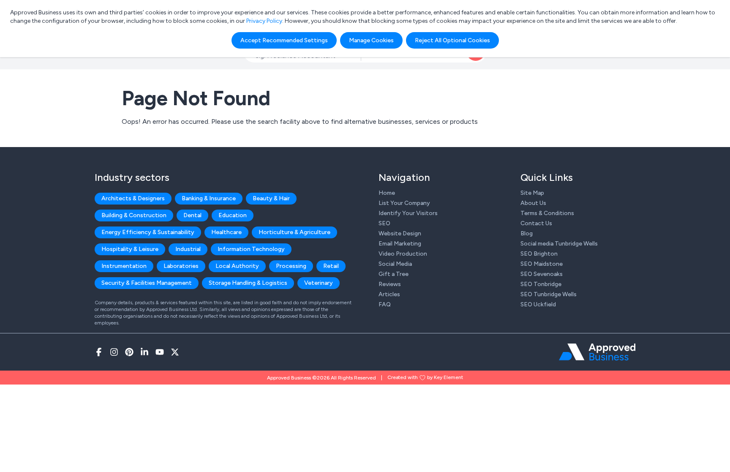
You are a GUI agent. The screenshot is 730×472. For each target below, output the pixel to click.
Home (387, 192)
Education (232, 215)
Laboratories (181, 266)
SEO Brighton (539, 253)
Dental (192, 215)
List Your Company (404, 203)
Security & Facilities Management (146, 282)
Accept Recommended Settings (284, 40)
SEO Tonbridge (540, 284)
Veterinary (318, 282)
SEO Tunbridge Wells (548, 294)
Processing (291, 266)
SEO (384, 223)
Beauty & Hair (271, 198)
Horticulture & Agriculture (294, 232)
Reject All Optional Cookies (452, 40)
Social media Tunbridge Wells (559, 243)
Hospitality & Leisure (129, 249)
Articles (389, 294)
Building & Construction (133, 215)
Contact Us (536, 223)
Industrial (188, 249)
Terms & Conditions (547, 213)
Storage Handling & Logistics (248, 282)
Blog (526, 233)
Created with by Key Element (425, 377)
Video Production (403, 253)
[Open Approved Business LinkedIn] (144, 352)
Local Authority (237, 266)
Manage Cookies (371, 40)
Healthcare (226, 232)
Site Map (532, 192)
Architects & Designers (133, 198)
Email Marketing (400, 243)
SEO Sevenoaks (541, 274)
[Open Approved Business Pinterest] (129, 352)
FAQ (385, 304)
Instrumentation (124, 266)
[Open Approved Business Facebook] (99, 352)
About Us (533, 203)
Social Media (395, 263)
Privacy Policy (264, 21)
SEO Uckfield (538, 304)
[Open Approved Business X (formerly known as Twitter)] (175, 352)
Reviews (390, 284)
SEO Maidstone (541, 263)
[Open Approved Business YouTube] (159, 352)
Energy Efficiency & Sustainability (147, 232)
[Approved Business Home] (597, 352)
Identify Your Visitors (408, 213)
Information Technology (251, 249)
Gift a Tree (394, 274)
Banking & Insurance (209, 198)
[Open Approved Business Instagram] (114, 352)
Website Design (400, 233)
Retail (331, 266)
